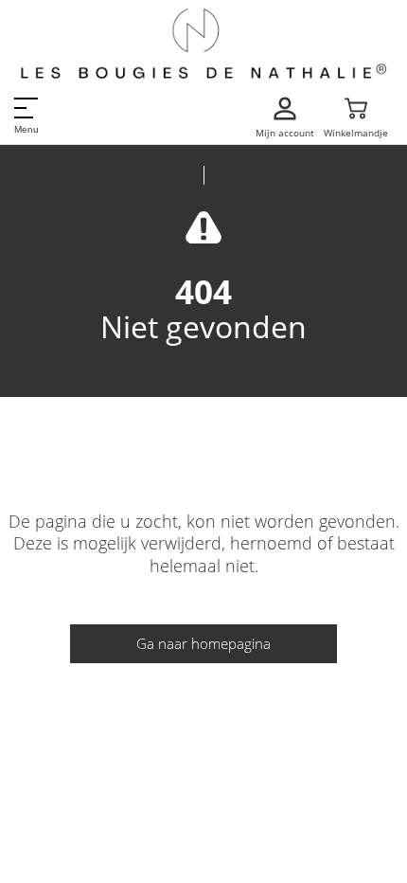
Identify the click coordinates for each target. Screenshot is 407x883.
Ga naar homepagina (203, 643)
